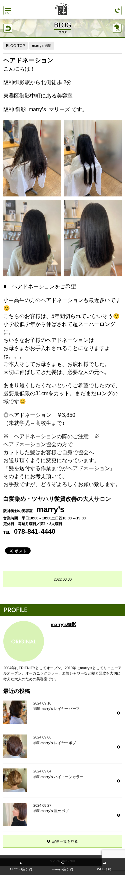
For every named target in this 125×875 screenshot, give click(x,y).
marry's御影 (42, 46)
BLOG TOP (15, 46)
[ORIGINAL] (63, 10)
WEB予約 (104, 869)
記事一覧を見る (65, 841)
